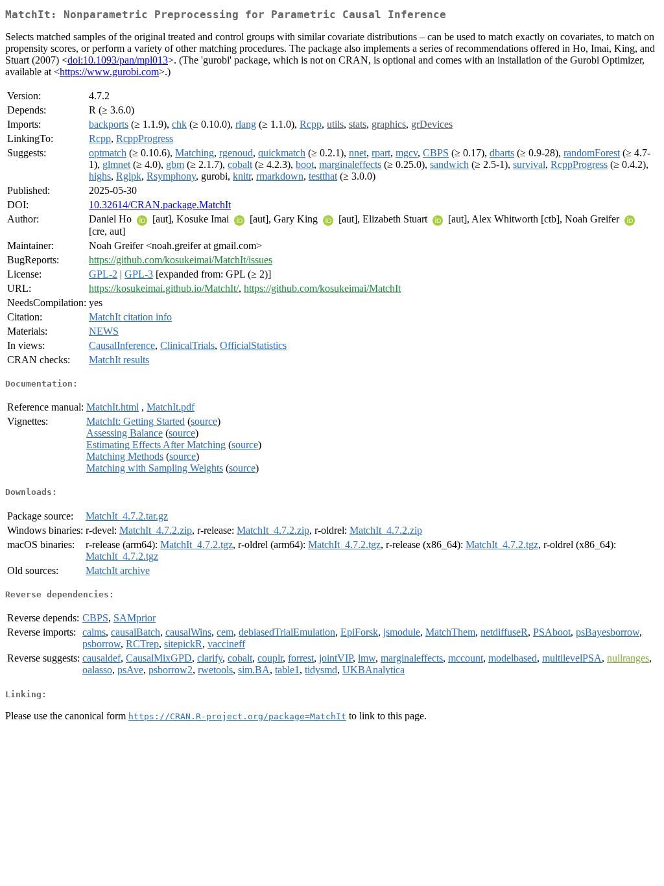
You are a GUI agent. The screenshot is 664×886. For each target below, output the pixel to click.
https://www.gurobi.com (109, 71)
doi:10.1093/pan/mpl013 (117, 60)
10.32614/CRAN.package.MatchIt (160, 204)
